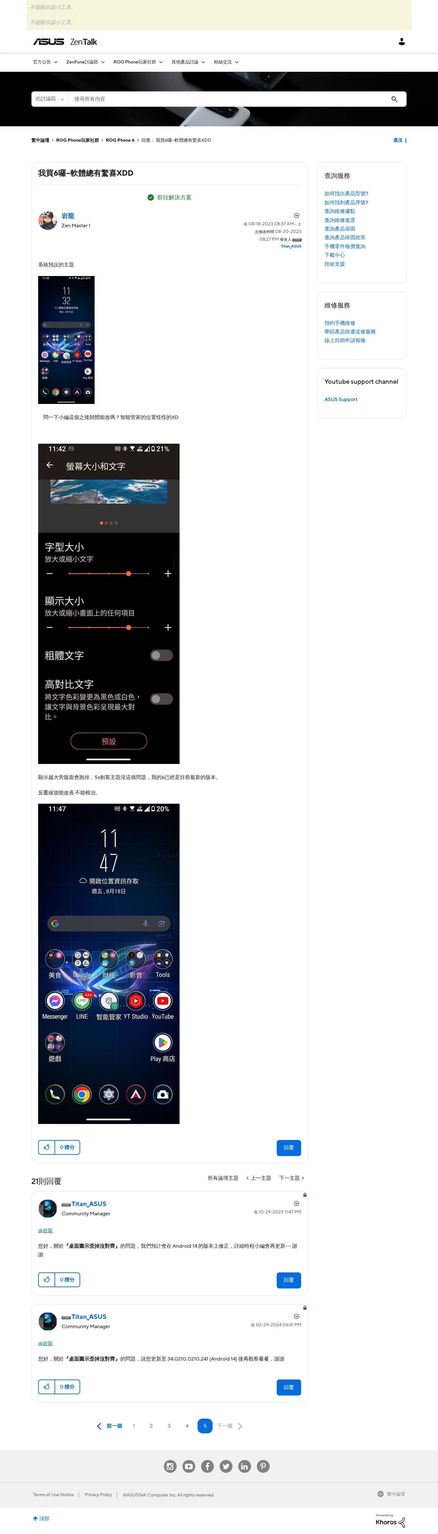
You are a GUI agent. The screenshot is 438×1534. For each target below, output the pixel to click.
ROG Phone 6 (120, 140)
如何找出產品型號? (346, 193)
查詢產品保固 (339, 229)
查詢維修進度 (339, 220)
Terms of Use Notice (53, 1495)
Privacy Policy (98, 1495)
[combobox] (237, 99)
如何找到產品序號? (346, 202)
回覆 (289, 1147)
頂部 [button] (44, 1518)
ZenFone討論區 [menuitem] (82, 62)
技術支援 (334, 264)
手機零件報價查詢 (345, 246)
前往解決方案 (174, 197)
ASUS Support (341, 399)
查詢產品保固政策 (345, 237)
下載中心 (334, 255)
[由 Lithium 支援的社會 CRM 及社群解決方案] (390, 1520)
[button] (47, 1147)
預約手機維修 (339, 323)
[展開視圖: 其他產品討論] (203, 62)
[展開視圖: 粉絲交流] (236, 62)
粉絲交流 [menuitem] (223, 62)
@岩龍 (45, 1231)
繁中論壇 (40, 140)
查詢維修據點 (339, 211)
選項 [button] (397, 140)
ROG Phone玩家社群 (77, 140)
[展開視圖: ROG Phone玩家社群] (161, 62)
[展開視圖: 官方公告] (56, 62)
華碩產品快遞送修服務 (350, 332)
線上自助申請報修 (345, 340)
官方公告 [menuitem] (42, 62)
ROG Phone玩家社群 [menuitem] (135, 62)
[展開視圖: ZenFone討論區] (103, 62)
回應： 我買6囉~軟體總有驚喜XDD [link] (176, 140)
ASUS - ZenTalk (65, 41)
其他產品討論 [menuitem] (185, 62)
